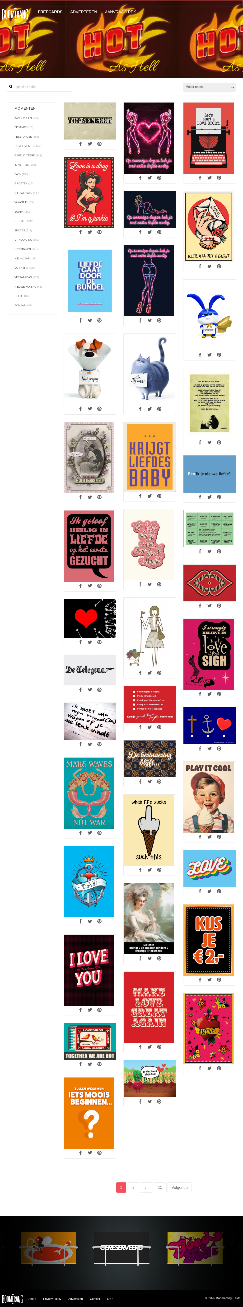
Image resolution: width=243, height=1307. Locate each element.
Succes (23, 230)
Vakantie (24, 202)
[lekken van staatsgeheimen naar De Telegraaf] (90, 670)
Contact (95, 1299)
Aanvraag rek (120, 12)
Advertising (75, 1299)
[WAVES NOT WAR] (90, 793)
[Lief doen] (209, 868)
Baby (21, 174)
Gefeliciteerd (28, 155)
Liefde (22, 296)
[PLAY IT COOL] (209, 797)
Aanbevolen (26, 118)
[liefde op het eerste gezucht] (90, 457)
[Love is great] (150, 1007)
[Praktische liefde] (150, 704)
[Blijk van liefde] (209, 583)
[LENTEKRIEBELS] (150, 918)
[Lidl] (150, 1078)
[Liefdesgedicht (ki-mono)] (209, 403)
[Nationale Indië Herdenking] (150, 758)
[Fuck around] (90, 970)
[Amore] (209, 1028)
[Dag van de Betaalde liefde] (150, 209)
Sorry (22, 211)
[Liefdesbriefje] (90, 192)
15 (162, 1187)
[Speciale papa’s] (90, 881)
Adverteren (83, 12)
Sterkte (23, 221)
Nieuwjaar (25, 258)
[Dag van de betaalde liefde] (150, 138)
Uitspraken (26, 249)
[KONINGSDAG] (209, 940)
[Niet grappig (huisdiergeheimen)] (90, 369)
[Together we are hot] (90, 1041)
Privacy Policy (52, 1299)
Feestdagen (26, 136)
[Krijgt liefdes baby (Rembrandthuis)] (150, 457)
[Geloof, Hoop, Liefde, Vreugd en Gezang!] (209, 528)
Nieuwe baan (26, 193)
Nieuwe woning (28, 286)
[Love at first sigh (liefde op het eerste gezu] (209, 654)
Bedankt (23, 127)
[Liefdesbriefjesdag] (209, 138)
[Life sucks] (150, 830)
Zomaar (23, 305)
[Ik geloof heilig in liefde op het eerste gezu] (90, 546)
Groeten (24, 183)
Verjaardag (26, 277)
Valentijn (24, 268)
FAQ (109, 1299)
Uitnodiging (26, 239)
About (32, 1299)
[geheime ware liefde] (90, 121)
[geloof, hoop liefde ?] (209, 725)
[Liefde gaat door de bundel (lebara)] (90, 280)
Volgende (180, 1187)
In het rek (25, 164)
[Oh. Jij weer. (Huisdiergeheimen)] (150, 369)
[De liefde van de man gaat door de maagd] (150, 544)
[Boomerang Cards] (15, 17)
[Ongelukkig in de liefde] (90, 618)
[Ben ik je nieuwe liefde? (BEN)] (209, 474)
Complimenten (28, 146)
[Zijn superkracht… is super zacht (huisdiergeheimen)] (209, 315)
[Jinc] (90, 1113)
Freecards (50, 12)
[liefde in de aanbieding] (150, 633)
